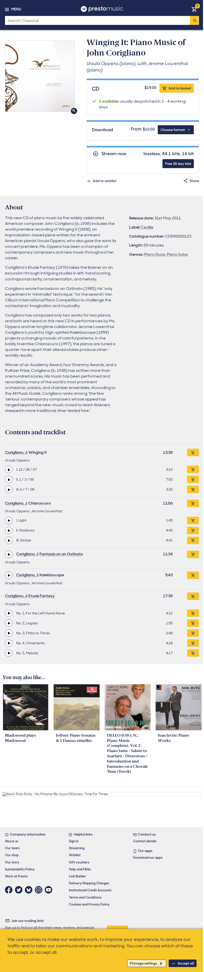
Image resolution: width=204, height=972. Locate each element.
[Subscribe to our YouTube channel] (50, 890)
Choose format (172, 130)
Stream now (114, 154)
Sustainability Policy (20, 869)
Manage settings (143, 963)
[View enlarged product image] (40, 76)
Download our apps (147, 857)
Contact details (144, 841)
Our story (12, 862)
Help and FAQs (80, 869)
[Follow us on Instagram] (40, 890)
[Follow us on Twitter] (20, 890)
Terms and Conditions (85, 897)
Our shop (12, 855)
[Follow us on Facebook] (10, 890)
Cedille (147, 227)
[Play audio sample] (8, 469)
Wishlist (75, 855)
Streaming (77, 848)
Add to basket (179, 88)
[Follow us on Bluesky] (30, 890)
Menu (16, 9)
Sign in (73, 841)
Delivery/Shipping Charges (89, 883)
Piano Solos (177, 254)
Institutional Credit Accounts (90, 890)
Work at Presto (16, 876)
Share (194, 181)
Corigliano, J (16, 452)
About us (11, 841)
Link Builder (77, 876)
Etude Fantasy (41, 595)
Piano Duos (154, 254)
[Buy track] (193, 469)
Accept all (186, 963)
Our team (12, 848)
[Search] (194, 20)
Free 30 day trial (178, 163)
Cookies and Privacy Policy (89, 904)
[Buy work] (193, 452)
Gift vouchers (79, 862)
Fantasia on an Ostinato (61, 554)
